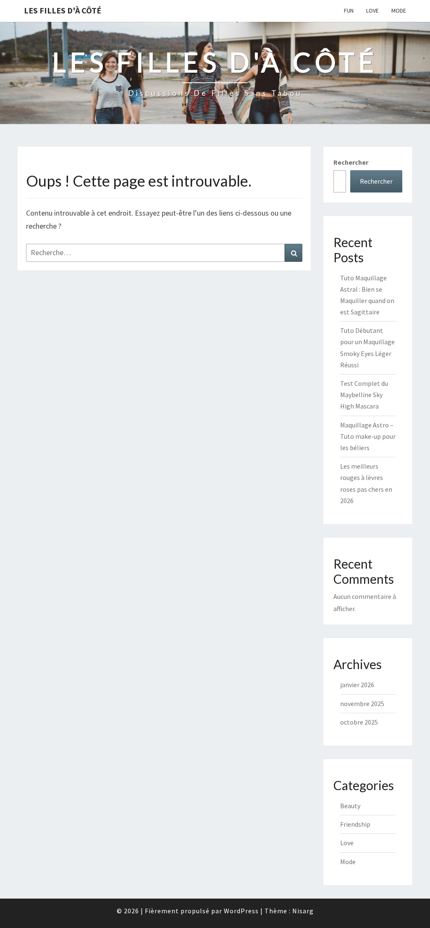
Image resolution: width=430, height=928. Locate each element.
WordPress (241, 911)
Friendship (355, 824)
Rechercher (350, 162)
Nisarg (303, 911)
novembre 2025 (362, 703)
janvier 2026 (357, 684)
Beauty (350, 805)
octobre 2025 (359, 722)
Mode (398, 10)
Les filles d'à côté (62, 10)
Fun (349, 10)
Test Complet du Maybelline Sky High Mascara (364, 394)
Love (372, 10)
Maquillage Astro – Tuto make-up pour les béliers (368, 436)
